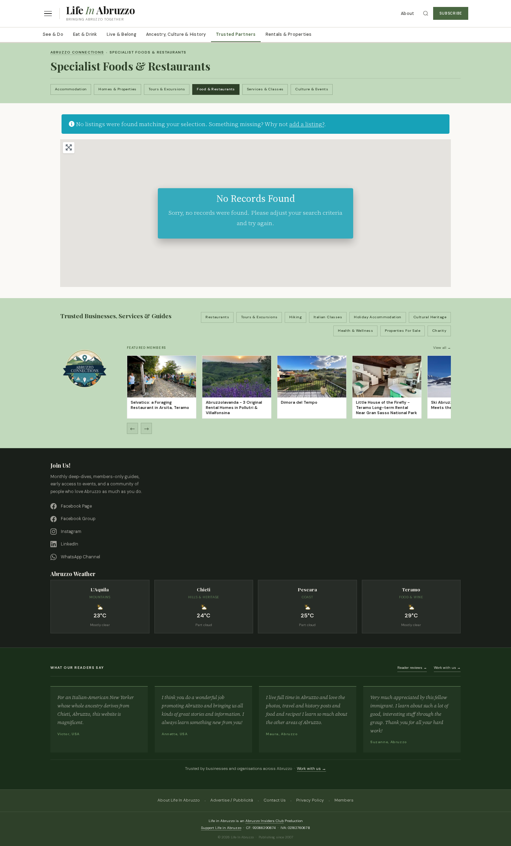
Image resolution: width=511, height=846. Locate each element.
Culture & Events (311, 89)
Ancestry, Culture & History (176, 34)
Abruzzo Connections (77, 52)
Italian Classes (328, 317)
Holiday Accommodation (378, 317)
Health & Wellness (355, 330)
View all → (442, 347)
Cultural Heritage (429, 317)
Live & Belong (121, 34)
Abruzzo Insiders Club (264, 821)
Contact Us (274, 800)
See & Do (53, 34)
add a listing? (306, 124)
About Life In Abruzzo (178, 800)
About (407, 13)
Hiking (295, 317)
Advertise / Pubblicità (231, 800)
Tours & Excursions (166, 89)
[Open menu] (48, 13)
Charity (439, 330)
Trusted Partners (236, 34)
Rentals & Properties (289, 34)
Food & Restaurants (216, 89)
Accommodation (71, 89)
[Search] (425, 13)
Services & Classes (265, 89)
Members (344, 800)
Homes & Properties (117, 89)
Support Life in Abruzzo (221, 828)
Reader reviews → (412, 667)
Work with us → (447, 667)
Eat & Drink (85, 34)
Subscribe (450, 13)
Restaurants (217, 317)
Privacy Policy (310, 800)
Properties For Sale (402, 330)
